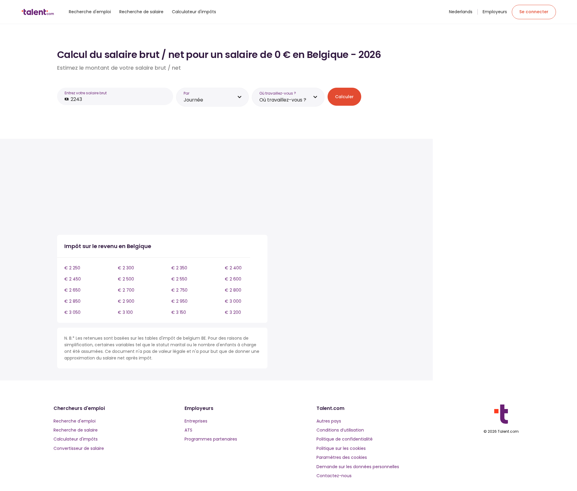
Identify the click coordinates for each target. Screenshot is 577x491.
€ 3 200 (233, 312)
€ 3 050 (72, 312)
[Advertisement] (162, 188)
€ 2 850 (72, 301)
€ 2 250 (72, 268)
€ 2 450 (72, 279)
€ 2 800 (233, 290)
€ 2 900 (126, 301)
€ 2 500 (126, 279)
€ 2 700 (126, 290)
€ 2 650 (72, 290)
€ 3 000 (233, 301)
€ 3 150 (178, 312)
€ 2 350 (179, 268)
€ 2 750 (179, 290)
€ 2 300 (126, 268)
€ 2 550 (179, 279)
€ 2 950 (179, 301)
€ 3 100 (125, 312)
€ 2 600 (233, 279)
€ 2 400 (233, 268)
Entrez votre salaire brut (86, 92)
